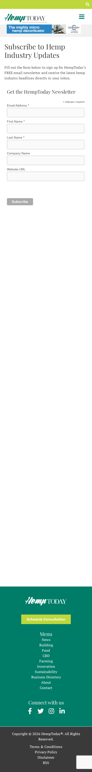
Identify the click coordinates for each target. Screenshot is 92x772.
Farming (46, 661)
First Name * (16, 121)
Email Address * (18, 105)
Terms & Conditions (46, 746)
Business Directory (46, 677)
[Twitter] (41, 711)
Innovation (46, 666)
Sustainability (46, 671)
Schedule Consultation (46, 619)
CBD (46, 655)
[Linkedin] (62, 711)
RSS (46, 762)
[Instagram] (51, 711)
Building (46, 645)
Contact (46, 687)
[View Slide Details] (44, 28)
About (46, 682)
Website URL (16, 169)
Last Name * (15, 137)
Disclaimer (46, 757)
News (46, 639)
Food (46, 650)
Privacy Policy (46, 752)
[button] (88, 4)
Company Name (18, 153)
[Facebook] (30, 711)
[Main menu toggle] (82, 16)
